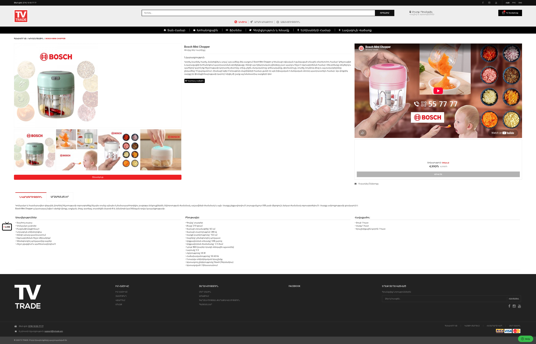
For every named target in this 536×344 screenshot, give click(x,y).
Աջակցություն (290, 22)
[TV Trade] (21, 16)
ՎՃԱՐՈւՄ (120, 300)
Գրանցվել (426, 12)
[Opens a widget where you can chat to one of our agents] (525, 339)
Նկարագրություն (31, 197)
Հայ (507, 3)
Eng (520, 3)
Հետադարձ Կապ (494, 326)
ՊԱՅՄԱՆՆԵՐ (205, 304)
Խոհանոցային (35, 38)
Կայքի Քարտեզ (472, 326)
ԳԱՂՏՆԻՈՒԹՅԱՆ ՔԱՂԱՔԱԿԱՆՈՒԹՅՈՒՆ (219, 300)
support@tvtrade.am (54, 331)
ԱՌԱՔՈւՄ (204, 296)
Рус (514, 3)
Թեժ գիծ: (25, 3)
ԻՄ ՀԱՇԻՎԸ (121, 292)
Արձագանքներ (60, 196)
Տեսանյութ (97, 177)
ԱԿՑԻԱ (243, 22)
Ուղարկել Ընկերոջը (368, 184)
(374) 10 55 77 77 (35, 326)
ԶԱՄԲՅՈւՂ (121, 296)
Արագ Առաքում (263, 22)
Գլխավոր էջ (20, 38)
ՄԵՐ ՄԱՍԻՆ (205, 292)
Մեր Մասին (514, 326)
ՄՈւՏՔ (118, 304)
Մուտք (415, 12)
